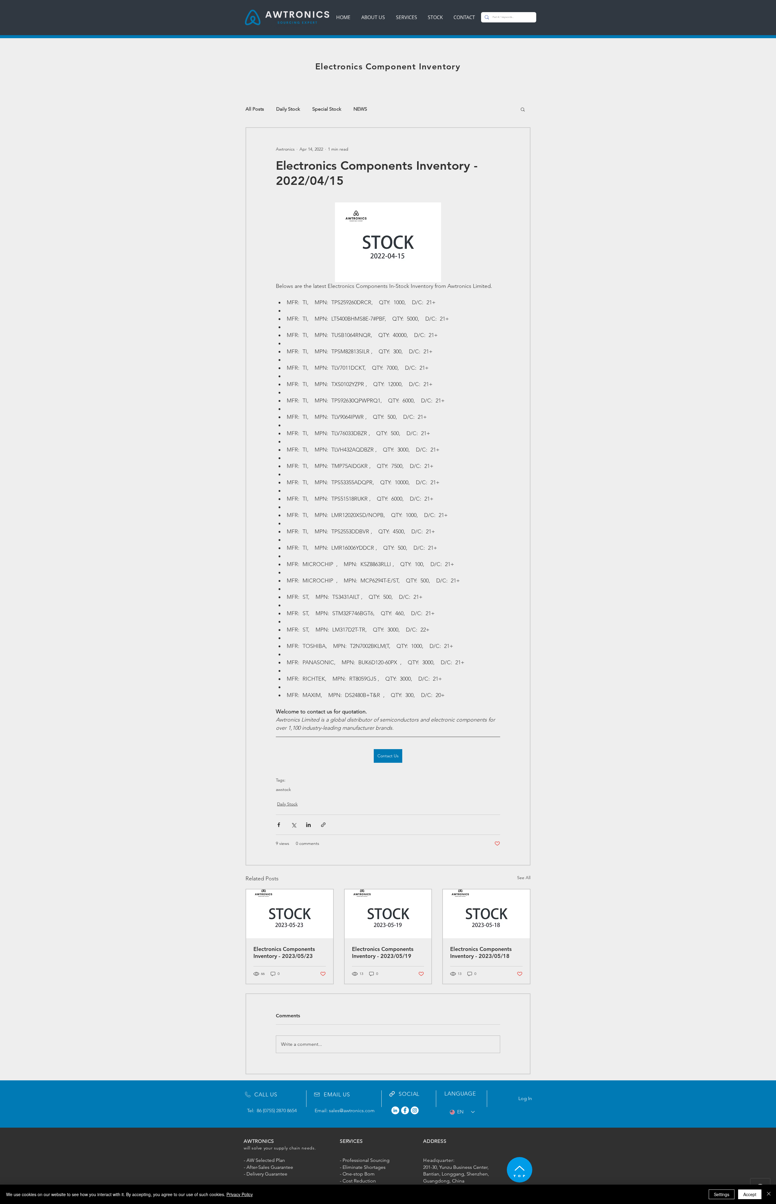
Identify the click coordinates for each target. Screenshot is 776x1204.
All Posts (255, 109)
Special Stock (326, 109)
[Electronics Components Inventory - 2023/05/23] (289, 913)
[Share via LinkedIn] (308, 825)
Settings (721, 1194)
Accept (749, 1194)
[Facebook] (405, 1110)
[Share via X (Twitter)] (293, 825)
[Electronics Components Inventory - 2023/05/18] (486, 913)
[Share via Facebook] (279, 825)
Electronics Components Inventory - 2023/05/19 (382, 952)
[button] (523, 109)
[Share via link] (323, 825)
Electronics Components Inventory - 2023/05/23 (284, 952)
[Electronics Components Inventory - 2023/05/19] (388, 913)
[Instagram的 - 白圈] (415, 1110)
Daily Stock (288, 109)
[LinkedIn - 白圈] (395, 1110)
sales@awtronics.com (352, 1110)
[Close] (768, 1194)
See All (523, 877)
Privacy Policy (239, 1194)
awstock (283, 789)
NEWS (360, 109)
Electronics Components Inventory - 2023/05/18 (481, 952)
